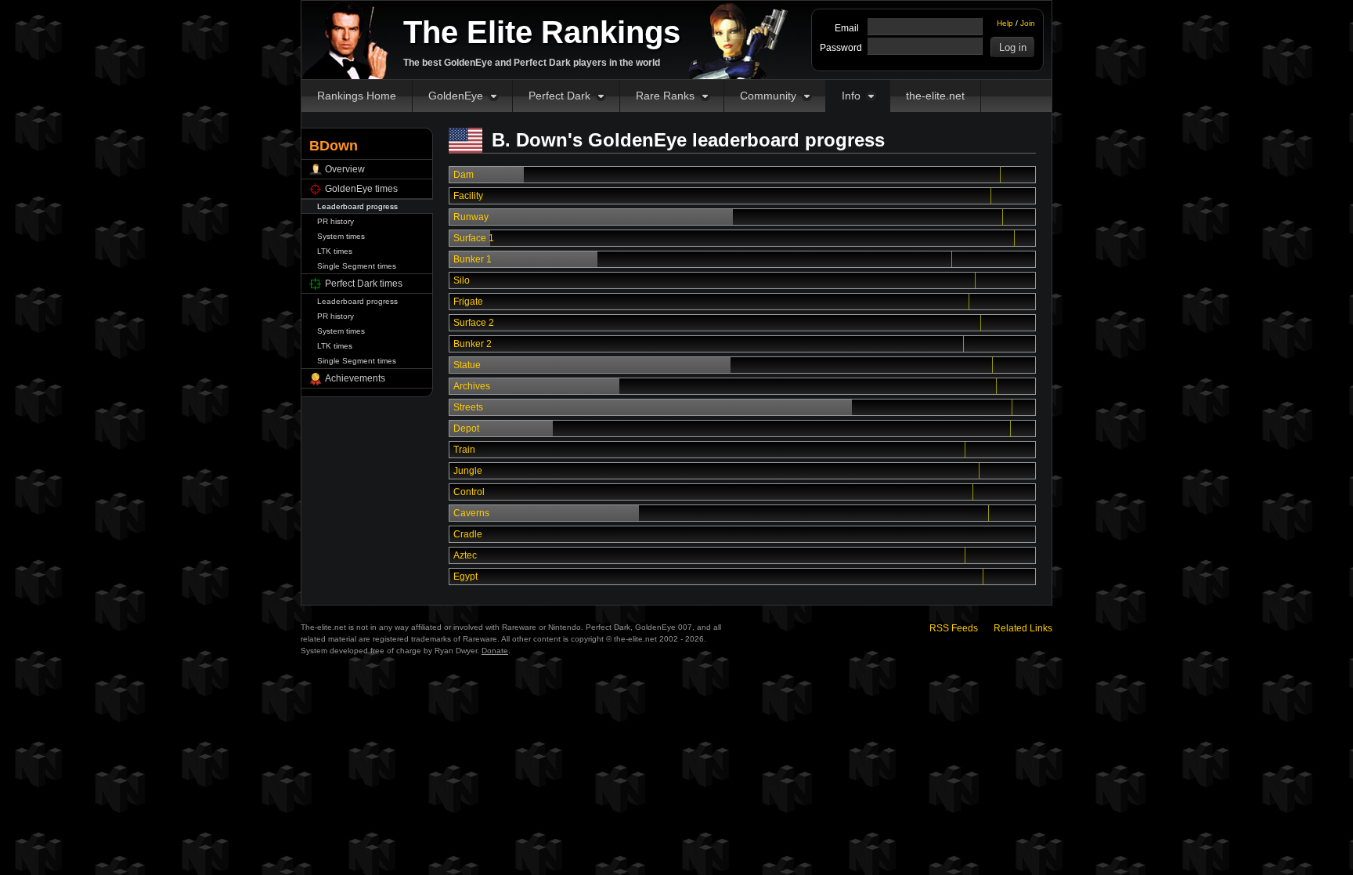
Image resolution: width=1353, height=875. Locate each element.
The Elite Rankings (541, 32)
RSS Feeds (953, 628)
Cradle (467, 534)
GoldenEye (455, 95)
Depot (466, 428)
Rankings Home (356, 95)
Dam (463, 174)
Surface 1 (473, 238)
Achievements (355, 378)
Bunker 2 (472, 343)
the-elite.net (935, 95)
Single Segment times (356, 266)
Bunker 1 (472, 259)
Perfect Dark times (363, 283)
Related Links (1023, 628)
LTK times (334, 251)
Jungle (467, 470)
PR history (335, 221)
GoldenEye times (361, 188)
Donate (495, 650)
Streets (468, 407)
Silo (461, 280)
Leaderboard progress (357, 206)
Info (851, 95)
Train (464, 449)
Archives (471, 386)
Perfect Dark (559, 95)
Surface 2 (473, 322)
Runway (471, 217)
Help (1005, 23)
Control (469, 491)
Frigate (468, 301)
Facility (468, 195)
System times (341, 236)
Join (1027, 23)
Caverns (471, 513)
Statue (467, 365)
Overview (345, 169)
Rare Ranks (665, 95)
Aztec (465, 555)
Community (768, 95)
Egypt (465, 576)
